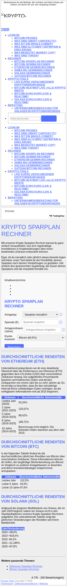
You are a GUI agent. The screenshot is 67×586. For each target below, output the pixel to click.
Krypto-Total (7, 581)
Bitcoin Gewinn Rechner (32, 64)
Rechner (14, 58)
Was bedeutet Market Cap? (34, 52)
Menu (5, 29)
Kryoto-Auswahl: (10, 338)
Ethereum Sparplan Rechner (25, 566)
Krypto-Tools (18, 79)
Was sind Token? (26, 55)
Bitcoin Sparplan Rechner (34, 61)
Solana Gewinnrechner (32, 73)
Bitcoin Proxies (25, 38)
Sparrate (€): (12, 322)
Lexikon (14, 35)
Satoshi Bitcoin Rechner (32, 76)
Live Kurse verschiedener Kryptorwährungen (34, 83)
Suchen (48, 118)
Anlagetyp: (11, 314)
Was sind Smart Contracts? (35, 41)
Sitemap (43, 583)
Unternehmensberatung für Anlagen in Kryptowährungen (37, 110)
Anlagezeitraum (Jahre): (14, 330)
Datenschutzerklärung (26, 583)
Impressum (7, 583)
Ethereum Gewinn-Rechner (34, 67)
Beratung (15, 105)
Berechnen (14, 347)
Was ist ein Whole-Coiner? (33, 44)
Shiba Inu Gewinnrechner (33, 70)
